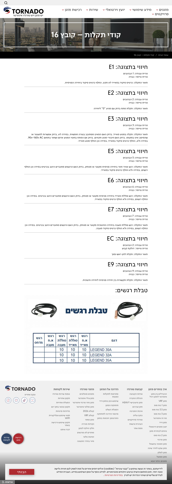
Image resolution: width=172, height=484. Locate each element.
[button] (162, 10)
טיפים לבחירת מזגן (158, 431)
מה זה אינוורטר (160, 418)
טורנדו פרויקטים (135, 419)
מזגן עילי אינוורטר (86, 398)
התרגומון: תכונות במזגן (107, 418)
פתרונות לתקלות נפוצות (110, 395)
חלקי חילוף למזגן (86, 428)
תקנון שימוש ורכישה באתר (60, 423)
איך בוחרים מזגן (157, 389)
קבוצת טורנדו (135, 389)
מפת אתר (138, 428)
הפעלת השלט (112, 409)
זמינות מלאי (88, 436)
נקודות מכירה (88, 424)
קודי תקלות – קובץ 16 (144, 55)
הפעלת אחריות (63, 402)
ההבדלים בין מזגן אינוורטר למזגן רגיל (158, 395)
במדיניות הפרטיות (114, 475)
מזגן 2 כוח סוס (160, 435)
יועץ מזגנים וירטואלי (158, 426)
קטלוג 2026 (88, 411)
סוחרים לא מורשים (85, 432)
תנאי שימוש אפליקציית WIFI (59, 416)
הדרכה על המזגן (109, 389)
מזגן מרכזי (162, 439)
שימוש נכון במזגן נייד (108, 401)
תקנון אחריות (64, 398)
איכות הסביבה (136, 411)
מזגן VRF (163, 401)
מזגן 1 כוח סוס (160, 405)
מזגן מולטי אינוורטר (85, 406)
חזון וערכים (137, 406)
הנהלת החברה (136, 398)
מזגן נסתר (89, 419)
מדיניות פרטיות (63, 411)
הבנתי (21, 472)
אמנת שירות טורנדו (61, 394)
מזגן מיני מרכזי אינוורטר (83, 402)
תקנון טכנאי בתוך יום (60, 406)
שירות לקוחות (62, 389)
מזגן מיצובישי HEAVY (132, 402)
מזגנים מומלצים (87, 394)
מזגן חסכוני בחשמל (158, 443)
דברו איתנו (65, 429)
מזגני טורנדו (87, 389)
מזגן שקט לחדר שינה (157, 448)
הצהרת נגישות (136, 424)
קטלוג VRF (89, 415)
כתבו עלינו (138, 415)
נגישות (9, 482)
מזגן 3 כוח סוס (160, 413)
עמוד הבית (163, 55)
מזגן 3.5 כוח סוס (159, 409)
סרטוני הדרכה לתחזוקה (107, 413)
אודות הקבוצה (136, 394)
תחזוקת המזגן (112, 405)
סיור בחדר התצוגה (85, 441)
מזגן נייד (163, 422)
